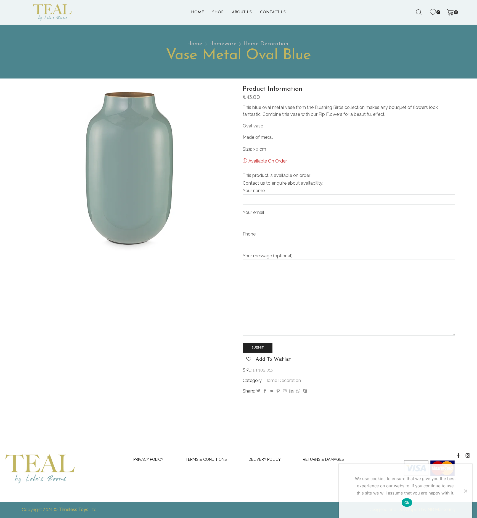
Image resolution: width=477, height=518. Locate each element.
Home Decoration (265, 44)
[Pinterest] (278, 391)
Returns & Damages (323, 459)
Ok (406, 502)
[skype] (304, 391)
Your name (254, 190)
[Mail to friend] (284, 391)
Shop (218, 12)
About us (242, 12)
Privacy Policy (148, 459)
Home (197, 12)
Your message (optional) (268, 255)
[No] (465, 491)
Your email (253, 212)
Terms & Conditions (206, 459)
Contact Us (273, 12)
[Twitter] (258, 391)
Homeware (223, 44)
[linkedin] (291, 391)
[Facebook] (265, 391)
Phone (249, 234)
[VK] (271, 391)
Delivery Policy (264, 459)
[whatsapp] (298, 391)
